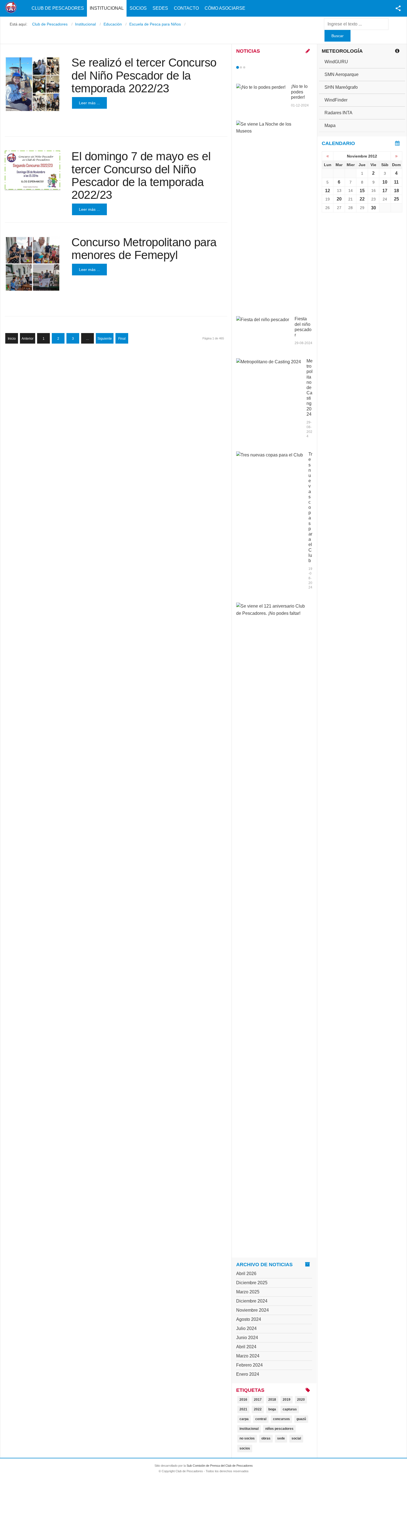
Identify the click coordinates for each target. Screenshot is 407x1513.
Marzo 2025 (247, 1291)
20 (339, 199)
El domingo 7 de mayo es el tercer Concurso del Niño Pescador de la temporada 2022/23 (140, 175)
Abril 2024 (246, 1346)
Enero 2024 (247, 1374)
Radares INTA (338, 112)
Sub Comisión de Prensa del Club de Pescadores (220, 1465)
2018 (272, 1400)
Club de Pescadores (58, 8)
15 (362, 190)
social (296, 1438)
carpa (244, 1419)
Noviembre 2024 (252, 1310)
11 (396, 182)
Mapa (330, 125)
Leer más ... (89, 103)
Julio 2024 (246, 1328)
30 (373, 207)
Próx (254, 67)
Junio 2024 (247, 1337)
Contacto (186, 8)
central (260, 1419)
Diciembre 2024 (251, 1301)
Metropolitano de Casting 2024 (309, 388)
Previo (249, 67)
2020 (301, 1400)
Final (122, 339)
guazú (301, 1419)
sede (281, 1438)
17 (384, 190)
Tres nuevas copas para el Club (310, 507)
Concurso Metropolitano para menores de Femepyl (144, 249)
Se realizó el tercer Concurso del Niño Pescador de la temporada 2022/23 (144, 75)
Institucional (107, 8)
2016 (243, 1400)
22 (362, 199)
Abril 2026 (246, 1273)
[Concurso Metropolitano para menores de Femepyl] (32, 264)
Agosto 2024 (248, 1319)
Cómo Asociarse (225, 8)
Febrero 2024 (249, 1365)
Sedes (160, 8)
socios (244, 1448)
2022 (258, 1409)
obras (266, 1438)
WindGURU (336, 61)
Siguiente (104, 339)
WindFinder (335, 100)
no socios (247, 1438)
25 (396, 199)
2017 (258, 1400)
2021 (243, 1409)
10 (384, 182)
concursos (281, 1419)
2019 (286, 1400)
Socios (138, 8)
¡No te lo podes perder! (299, 91)
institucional (249, 1429)
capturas (290, 1409)
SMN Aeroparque (341, 74)
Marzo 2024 (247, 1356)
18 (396, 190)
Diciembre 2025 (251, 1282)
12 (327, 190)
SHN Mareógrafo (341, 87)
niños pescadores (279, 1429)
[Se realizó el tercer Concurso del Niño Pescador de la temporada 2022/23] (32, 84)
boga (272, 1409)
